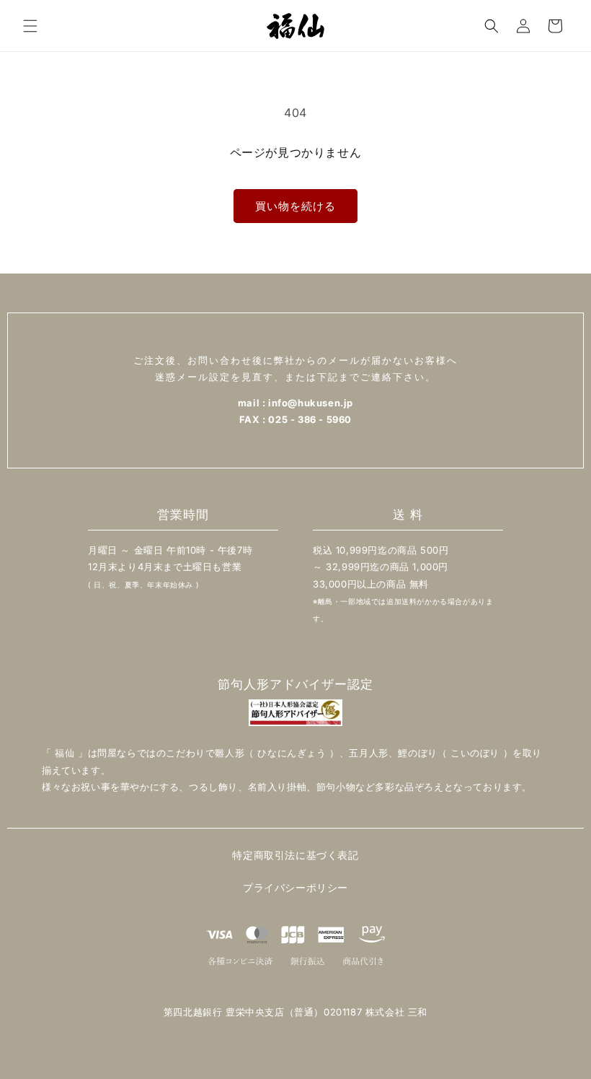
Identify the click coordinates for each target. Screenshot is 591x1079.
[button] (30, 26)
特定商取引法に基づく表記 (295, 855)
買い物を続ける (295, 206)
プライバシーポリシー (295, 887)
